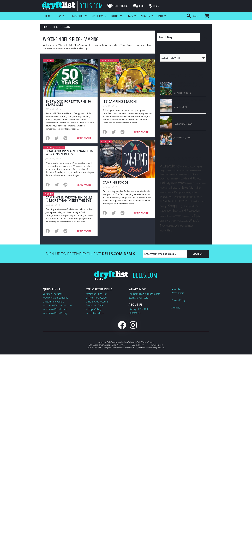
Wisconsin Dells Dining (55, 313)
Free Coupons (120, 6)
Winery (170, 225)
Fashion (164, 174)
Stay (58, 15)
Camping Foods (115, 182)
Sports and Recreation (186, 210)
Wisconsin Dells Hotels (55, 309)
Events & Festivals (138, 297)
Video (163, 220)
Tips (197, 215)
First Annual (175, 174)
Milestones (178, 183)
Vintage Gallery (93, 309)
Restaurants (99, 15)
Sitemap (175, 307)
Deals (156, 6)
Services (145, 15)
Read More (83, 138)
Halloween (174, 178)
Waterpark (171, 220)
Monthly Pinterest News (196, 183)
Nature (175, 187)
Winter (179, 225)
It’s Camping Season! (120, 101)
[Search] (204, 37)
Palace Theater (167, 192)
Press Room (177, 293)
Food (183, 174)
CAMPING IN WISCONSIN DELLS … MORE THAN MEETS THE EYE (69, 198)
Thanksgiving (187, 215)
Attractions (170, 166)
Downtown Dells (94, 305)
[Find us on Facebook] (122, 324)
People (178, 192)
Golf (188, 174)
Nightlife (195, 187)
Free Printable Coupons (55, 297)
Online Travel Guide (96, 297)
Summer (176, 215)
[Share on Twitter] (57, 138)
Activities (106, 141)
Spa (185, 206)
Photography (190, 192)
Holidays (166, 183)
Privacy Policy (178, 300)
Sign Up (198, 253)
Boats (191, 166)
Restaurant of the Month (187, 197)
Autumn (184, 166)
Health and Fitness (190, 178)
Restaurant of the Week (174, 201)
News (184, 187)
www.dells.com (157, 344)
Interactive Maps (95, 313)
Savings (163, 206)
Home (48, 15)
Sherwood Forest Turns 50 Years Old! (68, 103)
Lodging (48, 60)
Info (160, 15)
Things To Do (76, 15)
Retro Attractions (197, 201)
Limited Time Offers (53, 301)
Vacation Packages (53, 293)
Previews (166, 197)
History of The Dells (139, 309)
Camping (198, 166)
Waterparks (182, 220)
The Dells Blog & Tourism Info (144, 293)
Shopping (175, 205)
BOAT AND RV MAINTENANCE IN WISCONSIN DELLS (69, 152)
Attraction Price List (96, 293)
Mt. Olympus (165, 188)
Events (114, 15)
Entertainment (192, 171)
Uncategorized (109, 60)
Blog (141, 6)
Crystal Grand (178, 170)
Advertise (176, 289)
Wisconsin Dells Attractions (57, 305)
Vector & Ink (132, 347)
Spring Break (166, 215)
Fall (199, 170)
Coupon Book (165, 171)
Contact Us (135, 312)
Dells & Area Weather (97, 301)
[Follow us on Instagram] (133, 324)
